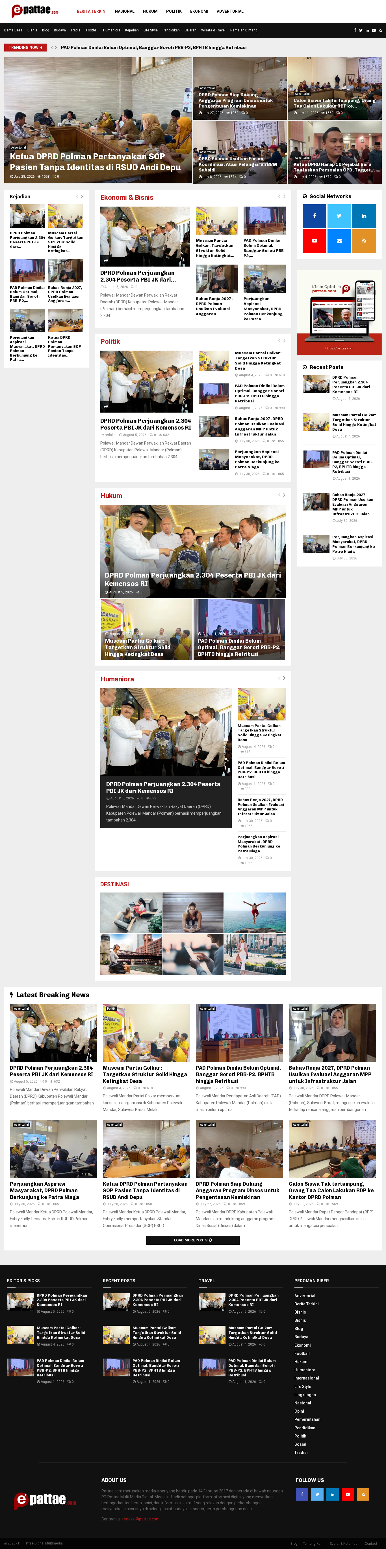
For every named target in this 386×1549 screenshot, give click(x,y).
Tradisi (76, 30)
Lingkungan (305, 1395)
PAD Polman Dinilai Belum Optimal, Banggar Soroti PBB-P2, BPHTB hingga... (332, 100)
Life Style (151, 30)
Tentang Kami (313, 1544)
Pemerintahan (307, 1419)
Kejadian (132, 30)
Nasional (125, 11)
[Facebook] (302, 1494)
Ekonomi (199, 11)
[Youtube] (348, 1494)
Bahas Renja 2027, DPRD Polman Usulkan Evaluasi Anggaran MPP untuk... (235, 164)
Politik (174, 11)
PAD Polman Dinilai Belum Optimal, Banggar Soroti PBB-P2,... (264, 248)
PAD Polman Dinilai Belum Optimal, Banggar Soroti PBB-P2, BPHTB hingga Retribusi (154, 47)
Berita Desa (13, 30)
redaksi (110, 435)
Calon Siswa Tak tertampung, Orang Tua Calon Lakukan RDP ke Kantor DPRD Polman (331, 1190)
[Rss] (363, 1494)
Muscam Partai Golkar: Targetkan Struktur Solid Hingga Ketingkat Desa (238, 100)
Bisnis (32, 30)
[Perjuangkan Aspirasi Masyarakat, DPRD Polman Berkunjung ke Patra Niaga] (265, 279)
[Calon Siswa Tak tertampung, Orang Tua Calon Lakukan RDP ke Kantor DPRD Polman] (332, 1149)
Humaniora (111, 30)
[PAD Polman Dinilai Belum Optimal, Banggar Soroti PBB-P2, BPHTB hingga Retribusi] (265, 221)
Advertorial (230, 11)
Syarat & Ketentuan (344, 1544)
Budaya (60, 30)
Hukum (150, 11)
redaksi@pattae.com (141, 1519)
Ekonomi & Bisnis (126, 197)
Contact (371, 1544)
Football (92, 30)
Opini (299, 1411)
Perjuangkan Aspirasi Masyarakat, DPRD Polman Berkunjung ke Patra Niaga (333, 164)
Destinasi (114, 884)
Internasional (306, 1378)
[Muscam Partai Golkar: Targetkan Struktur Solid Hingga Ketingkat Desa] (217, 221)
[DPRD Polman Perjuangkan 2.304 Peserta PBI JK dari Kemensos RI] (145, 237)
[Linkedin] (332, 1494)
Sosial (300, 1444)
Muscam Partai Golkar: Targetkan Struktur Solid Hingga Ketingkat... (215, 248)
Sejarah (190, 30)
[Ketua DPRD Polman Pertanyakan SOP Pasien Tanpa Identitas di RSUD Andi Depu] (65, 320)
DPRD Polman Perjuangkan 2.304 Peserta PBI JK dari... (138, 276)
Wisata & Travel (213, 30)
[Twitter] (317, 1494)
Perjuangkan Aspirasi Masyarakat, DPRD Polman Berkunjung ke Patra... (263, 308)
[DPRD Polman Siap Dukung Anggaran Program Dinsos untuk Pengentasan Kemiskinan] (239, 1149)
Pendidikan (171, 30)
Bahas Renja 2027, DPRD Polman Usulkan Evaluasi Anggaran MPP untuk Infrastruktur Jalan (259, 426)
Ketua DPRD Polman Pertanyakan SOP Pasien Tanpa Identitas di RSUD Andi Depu (145, 1190)
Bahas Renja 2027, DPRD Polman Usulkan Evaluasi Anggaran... (214, 306)
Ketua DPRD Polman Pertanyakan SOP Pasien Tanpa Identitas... (64, 346)
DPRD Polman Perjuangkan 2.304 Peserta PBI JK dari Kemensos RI (95, 161)
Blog (45, 30)
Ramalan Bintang (243, 30)
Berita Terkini (92, 11)
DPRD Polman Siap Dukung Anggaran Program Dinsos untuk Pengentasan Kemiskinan (237, 1190)
